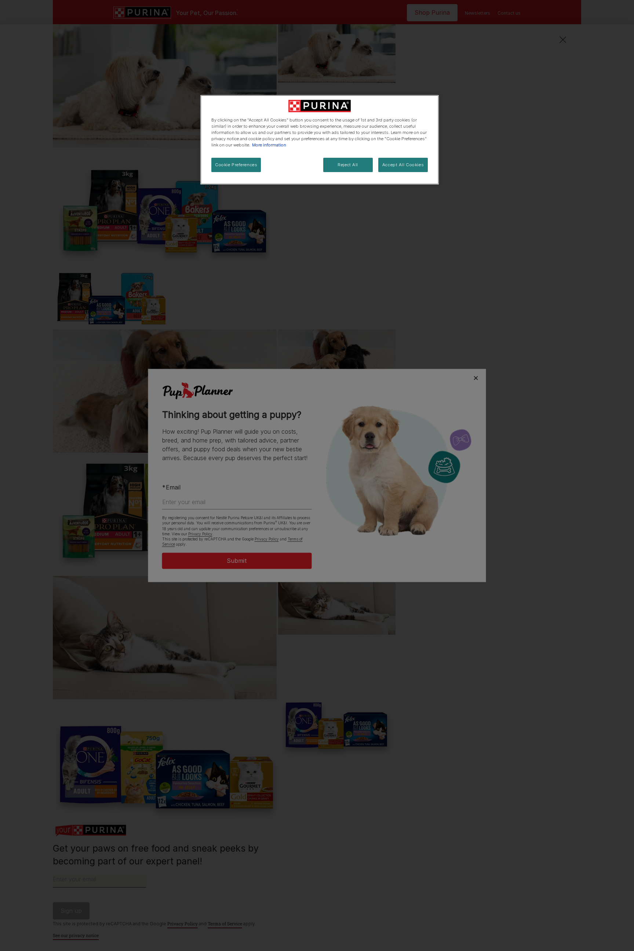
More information (269, 144)
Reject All (348, 164)
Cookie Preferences (236, 164)
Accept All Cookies (403, 164)
